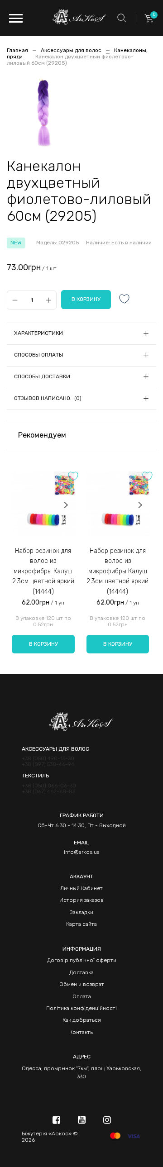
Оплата (81, 996)
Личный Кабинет (81, 888)
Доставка (81, 972)
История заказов (81, 900)
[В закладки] (124, 299)
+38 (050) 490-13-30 (48, 759)
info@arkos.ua (82, 852)
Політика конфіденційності (81, 1008)
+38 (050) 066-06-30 (49, 786)
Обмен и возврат (81, 984)
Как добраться (81, 1020)
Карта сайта (81, 924)
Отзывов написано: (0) (48, 398)
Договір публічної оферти (81, 960)
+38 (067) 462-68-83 (48, 792)
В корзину (43, 644)
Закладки (81, 912)
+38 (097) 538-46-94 (48, 764)
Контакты (81, 1032)
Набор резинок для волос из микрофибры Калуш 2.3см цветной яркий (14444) (43, 571)
